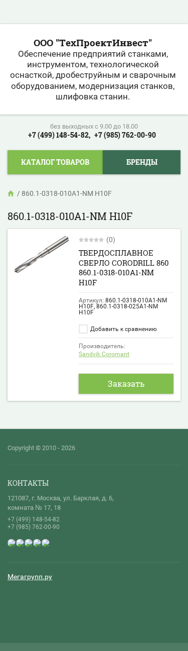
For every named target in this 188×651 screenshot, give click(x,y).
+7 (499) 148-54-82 (34, 519)
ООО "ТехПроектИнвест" (93, 42)
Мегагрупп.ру (30, 577)
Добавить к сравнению (123, 329)
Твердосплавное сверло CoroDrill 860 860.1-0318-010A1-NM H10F (124, 267)
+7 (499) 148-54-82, (59, 135)
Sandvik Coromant (104, 354)
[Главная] (12, 193)
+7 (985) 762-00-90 (125, 135)
